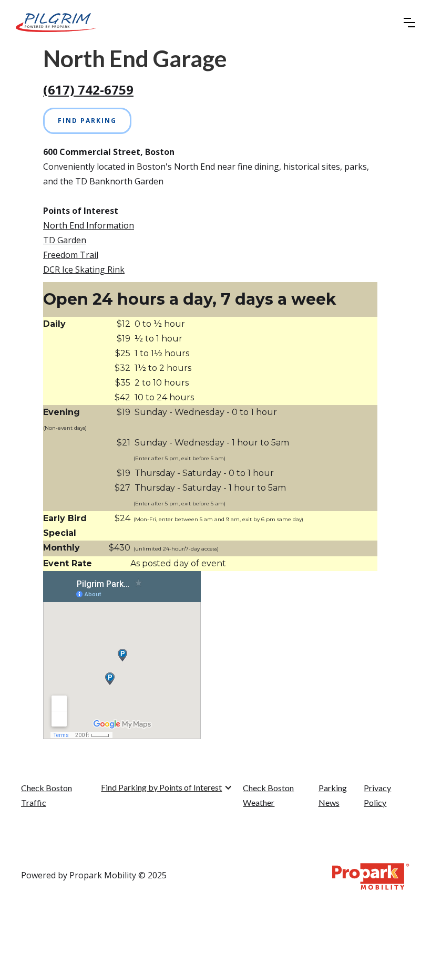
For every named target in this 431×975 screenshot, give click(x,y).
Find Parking (87, 120)
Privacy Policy (377, 795)
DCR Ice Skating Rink (84, 269)
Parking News (333, 795)
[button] (409, 22)
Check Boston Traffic (46, 795)
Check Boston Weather (268, 795)
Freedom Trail (70, 255)
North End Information (88, 225)
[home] (56, 22)
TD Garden (64, 240)
